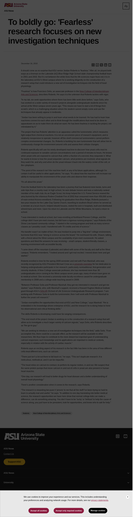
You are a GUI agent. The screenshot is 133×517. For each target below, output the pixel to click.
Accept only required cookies (69, 511)
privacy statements (99, 500)
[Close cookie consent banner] (127, 497)
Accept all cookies (39, 511)
